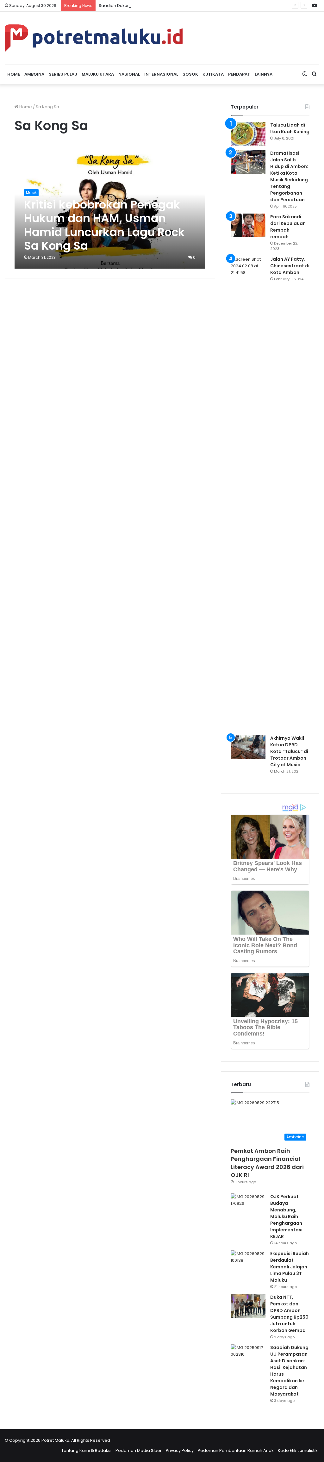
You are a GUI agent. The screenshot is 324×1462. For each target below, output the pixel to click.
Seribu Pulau (63, 74)
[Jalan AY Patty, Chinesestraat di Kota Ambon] (248, 493)
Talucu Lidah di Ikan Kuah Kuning (289, 128)
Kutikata (213, 74)
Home (13, 74)
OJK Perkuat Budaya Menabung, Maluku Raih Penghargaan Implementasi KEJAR (286, 1216)
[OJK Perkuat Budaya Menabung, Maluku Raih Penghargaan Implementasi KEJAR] (248, 1205)
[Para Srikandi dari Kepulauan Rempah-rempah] (248, 225)
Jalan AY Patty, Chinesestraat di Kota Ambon (289, 266)
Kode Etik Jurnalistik (298, 1450)
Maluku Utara (98, 74)
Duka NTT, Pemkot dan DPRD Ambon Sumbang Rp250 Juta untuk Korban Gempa (289, 1314)
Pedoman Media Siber (138, 1450)
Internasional (161, 74)
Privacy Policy (180, 1450)
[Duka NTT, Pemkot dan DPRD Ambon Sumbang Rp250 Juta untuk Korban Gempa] (248, 1306)
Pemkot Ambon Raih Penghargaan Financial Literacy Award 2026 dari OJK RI (267, 1163)
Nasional (129, 74)
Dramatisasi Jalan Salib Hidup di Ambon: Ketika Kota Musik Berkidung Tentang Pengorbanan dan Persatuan (289, 176)
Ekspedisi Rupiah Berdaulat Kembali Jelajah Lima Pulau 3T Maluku (289, 1266)
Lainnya (263, 74)
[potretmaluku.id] (94, 38)
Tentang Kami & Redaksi (86, 1450)
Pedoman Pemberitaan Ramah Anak (236, 1450)
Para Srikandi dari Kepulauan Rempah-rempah (288, 227)
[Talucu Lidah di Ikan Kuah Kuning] (248, 134)
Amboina (34, 74)
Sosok (190, 74)
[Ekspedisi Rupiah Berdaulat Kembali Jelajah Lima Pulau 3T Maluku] (248, 1262)
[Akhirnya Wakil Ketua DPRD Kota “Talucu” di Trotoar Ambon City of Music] (248, 747)
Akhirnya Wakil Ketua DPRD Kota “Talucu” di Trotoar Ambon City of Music (289, 751)
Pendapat (239, 74)
